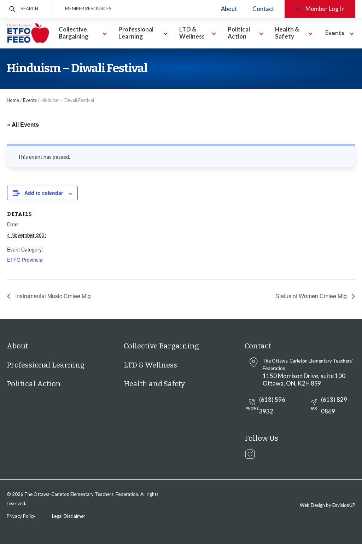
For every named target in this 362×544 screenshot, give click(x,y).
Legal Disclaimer (68, 516)
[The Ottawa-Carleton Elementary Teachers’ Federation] (28, 33)
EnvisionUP (343, 505)
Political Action (34, 384)
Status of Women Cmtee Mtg (311, 296)
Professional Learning (45, 365)
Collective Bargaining (161, 346)
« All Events (23, 124)
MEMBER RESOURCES (88, 8)
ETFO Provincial (25, 259)
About (229, 8)
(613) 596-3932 (266, 405)
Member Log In (325, 8)
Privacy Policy (21, 516)
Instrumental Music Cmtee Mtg (52, 296)
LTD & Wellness (150, 365)
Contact (263, 8)
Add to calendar (43, 192)
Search (29, 8)
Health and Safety (154, 384)
